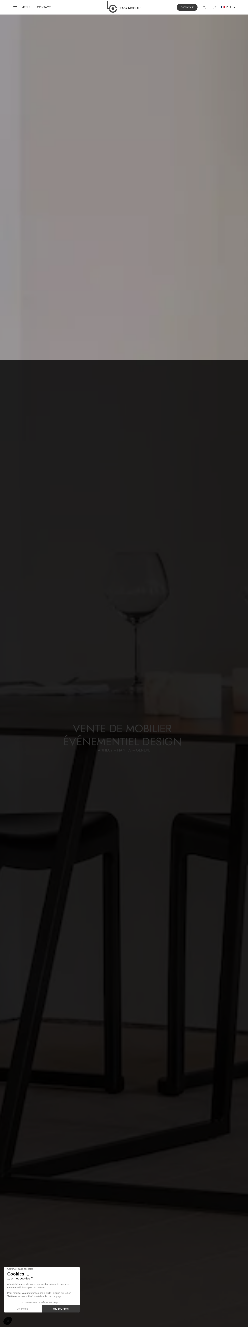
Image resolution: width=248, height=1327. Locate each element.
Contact (44, 7)
